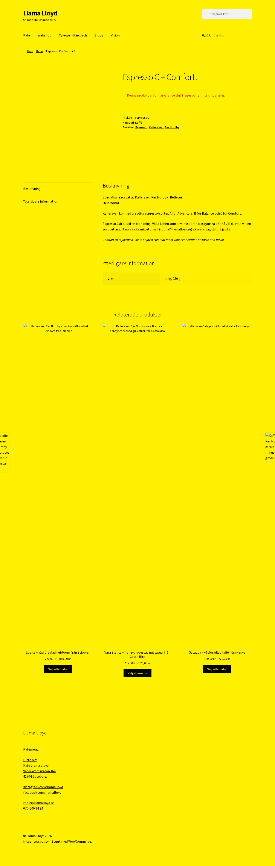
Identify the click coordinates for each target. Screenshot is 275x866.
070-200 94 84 (33, 808)
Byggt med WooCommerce (71, 841)
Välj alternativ (58, 669)
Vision (115, 35)
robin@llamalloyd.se (175, 229)
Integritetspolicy (36, 841)
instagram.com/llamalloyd (43, 787)
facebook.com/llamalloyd (42, 792)
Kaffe (39, 51)
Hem (30, 51)
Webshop (44, 35)
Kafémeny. (31, 749)
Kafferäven (156, 127)
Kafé (26, 35)
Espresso (141, 127)
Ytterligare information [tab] (40, 201)
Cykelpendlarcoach (73, 35)
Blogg (98, 35)
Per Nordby (172, 127)
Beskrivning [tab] (32, 188)
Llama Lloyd (40, 13)
